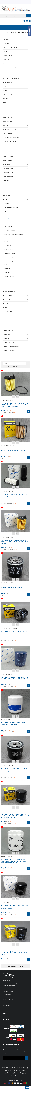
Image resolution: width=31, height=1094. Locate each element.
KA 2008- (5, 188)
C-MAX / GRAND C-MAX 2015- (10, 141)
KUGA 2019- (6, 280)
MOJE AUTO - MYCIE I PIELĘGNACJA (12, 71)
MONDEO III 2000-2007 (9, 291)
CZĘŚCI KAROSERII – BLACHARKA (11, 207)
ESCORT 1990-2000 (8, 106)
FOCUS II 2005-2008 (8, 149)
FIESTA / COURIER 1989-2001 (10, 110)
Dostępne (14, 363)
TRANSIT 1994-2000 (8, 326)
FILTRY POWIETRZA (9, 226)
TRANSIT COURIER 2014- (9, 354)
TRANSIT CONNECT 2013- (9, 350)
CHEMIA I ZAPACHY (8, 55)
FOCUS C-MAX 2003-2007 (9, 129)
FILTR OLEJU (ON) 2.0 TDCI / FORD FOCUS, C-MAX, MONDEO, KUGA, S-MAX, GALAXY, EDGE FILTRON (14, 632)
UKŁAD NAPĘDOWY (8, 264)
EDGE (4, 102)
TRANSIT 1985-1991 (7, 319)
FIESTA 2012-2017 (7, 121)
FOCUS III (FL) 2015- (8, 160)
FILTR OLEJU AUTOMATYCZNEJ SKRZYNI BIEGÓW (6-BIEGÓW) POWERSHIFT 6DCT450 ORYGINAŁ (14, 495)
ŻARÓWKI (5, 90)
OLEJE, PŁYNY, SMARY (8, 74)
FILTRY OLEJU (7, 218)
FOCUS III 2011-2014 (8, 156)
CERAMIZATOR (6, 51)
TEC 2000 (5, 86)
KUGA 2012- (6, 199)
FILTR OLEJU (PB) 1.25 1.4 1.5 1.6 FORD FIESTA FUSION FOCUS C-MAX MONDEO (13, 723)
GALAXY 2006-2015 (8, 176)
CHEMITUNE (6, 59)
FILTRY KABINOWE (9, 215)
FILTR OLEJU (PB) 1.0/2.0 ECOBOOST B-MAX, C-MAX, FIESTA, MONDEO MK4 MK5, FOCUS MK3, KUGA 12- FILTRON (15, 952)
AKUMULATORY (7, 43)
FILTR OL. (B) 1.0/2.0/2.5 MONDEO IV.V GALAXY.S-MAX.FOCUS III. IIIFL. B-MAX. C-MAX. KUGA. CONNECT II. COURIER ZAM (15, 770)
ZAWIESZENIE (7, 272)
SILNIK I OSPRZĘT (7, 245)
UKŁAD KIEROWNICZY (8, 261)
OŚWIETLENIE (7, 241)
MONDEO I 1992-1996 (8, 284)
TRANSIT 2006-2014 (8, 334)
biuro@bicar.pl (6, 1005)
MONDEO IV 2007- (7, 295)
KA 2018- (5, 191)
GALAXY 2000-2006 (8, 172)
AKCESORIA (6, 39)
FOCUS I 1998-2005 (8, 145)
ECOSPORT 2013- (7, 98)
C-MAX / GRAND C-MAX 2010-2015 (11, 137)
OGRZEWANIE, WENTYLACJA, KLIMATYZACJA (13, 234)
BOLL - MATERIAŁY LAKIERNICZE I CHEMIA (14, 47)
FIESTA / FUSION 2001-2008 (10, 113)
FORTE (4, 63)
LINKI (5, 238)
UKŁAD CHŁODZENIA (8, 249)
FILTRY (5, 211)
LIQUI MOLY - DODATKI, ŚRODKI (11, 67)
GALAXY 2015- (6, 180)
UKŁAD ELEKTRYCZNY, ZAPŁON (10, 253)
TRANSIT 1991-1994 (8, 323)
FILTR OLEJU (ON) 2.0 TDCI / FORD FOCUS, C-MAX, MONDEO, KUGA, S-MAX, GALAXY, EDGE (14, 586)
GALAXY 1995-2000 (8, 168)
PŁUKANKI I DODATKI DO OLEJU (11, 78)
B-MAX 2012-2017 (7, 94)
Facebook (5, 1009)
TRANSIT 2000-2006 (8, 330)
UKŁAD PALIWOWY (8, 268)
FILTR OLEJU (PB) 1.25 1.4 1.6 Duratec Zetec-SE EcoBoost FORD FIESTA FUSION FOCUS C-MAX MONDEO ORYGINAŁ (14, 907)
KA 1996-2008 (6, 184)
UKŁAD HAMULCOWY (8, 257)
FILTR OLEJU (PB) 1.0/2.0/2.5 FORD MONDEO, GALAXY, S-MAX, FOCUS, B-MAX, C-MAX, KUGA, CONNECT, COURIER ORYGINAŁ (13, 861)
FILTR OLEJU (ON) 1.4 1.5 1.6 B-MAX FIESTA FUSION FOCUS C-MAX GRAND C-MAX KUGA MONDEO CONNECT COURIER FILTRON (14, 450)
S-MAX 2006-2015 (7, 311)
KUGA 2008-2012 (7, 195)
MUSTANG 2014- (7, 303)
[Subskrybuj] (26, 1058)
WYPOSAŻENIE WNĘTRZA (9, 276)
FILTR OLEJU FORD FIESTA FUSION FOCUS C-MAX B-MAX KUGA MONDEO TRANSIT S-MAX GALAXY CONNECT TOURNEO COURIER (15, 405)
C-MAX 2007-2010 (7, 133)
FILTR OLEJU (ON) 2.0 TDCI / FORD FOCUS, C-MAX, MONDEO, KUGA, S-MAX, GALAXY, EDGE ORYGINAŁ (14, 677)
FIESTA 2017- (6, 125)
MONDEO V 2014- (7, 299)
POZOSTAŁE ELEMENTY (10, 230)
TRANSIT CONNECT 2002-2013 (11, 346)
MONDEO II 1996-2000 (8, 287)
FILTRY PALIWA (8, 222)
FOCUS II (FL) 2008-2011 (9, 152)
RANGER (5, 307)
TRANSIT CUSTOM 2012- (9, 342)
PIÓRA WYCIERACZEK (8, 82)
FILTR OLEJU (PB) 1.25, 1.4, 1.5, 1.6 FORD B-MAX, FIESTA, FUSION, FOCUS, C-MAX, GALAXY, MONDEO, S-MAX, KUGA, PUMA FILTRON (15, 815)
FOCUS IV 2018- (7, 164)
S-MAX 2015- (6, 315)
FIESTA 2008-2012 (7, 117)
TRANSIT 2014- (7, 338)
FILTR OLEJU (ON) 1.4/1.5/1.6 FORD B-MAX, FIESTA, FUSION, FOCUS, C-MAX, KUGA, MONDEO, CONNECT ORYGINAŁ (15, 542)
